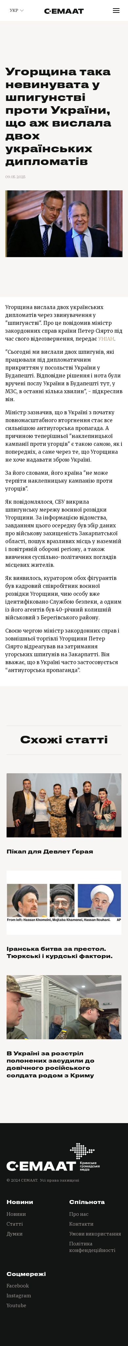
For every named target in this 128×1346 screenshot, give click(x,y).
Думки (15, 1234)
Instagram (19, 1295)
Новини (16, 1214)
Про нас (79, 1214)
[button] (16, 10)
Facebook (18, 1286)
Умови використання (95, 1234)
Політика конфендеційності (92, 1246)
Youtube (16, 1305)
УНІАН (106, 339)
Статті (15, 1224)
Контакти (81, 1224)
